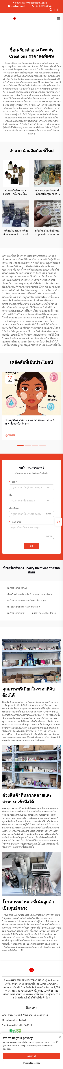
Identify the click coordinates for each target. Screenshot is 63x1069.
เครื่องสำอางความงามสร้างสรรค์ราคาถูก (26, 600)
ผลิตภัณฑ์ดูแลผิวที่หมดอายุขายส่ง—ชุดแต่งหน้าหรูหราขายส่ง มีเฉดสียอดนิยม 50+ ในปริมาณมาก (47, 232)
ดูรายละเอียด (16, 173)
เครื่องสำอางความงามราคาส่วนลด (23, 607)
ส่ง (31, 545)
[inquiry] (58, 522)
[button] (20, 445)
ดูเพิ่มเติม (10, 435)
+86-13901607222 (22, 1025)
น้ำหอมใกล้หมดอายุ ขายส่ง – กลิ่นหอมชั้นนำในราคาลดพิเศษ (16, 192)
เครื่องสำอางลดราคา (17, 588)
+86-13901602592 (43, 6)
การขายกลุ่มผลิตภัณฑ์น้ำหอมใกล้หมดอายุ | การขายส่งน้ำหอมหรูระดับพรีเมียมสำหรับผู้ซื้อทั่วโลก (47, 192)
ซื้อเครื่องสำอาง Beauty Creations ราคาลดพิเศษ (29, 594)
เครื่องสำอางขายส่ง (16, 613)
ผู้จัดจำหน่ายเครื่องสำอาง (44, 613)
